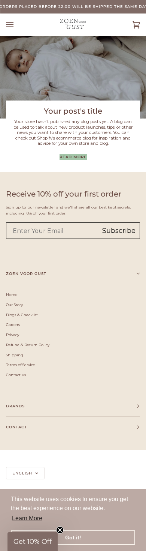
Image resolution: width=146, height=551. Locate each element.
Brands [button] (15, 406)
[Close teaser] (60, 530)
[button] (32, 541)
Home (12, 294)
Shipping (14, 355)
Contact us (16, 374)
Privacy (12, 334)
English (23, 473)
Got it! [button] (73, 537)
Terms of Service (20, 364)
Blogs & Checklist (22, 314)
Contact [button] (16, 427)
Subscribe (119, 231)
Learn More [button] (27, 518)
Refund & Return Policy (27, 344)
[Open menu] (17, 25)
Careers (13, 324)
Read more (73, 157)
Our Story (14, 304)
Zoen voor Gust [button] (26, 274)
